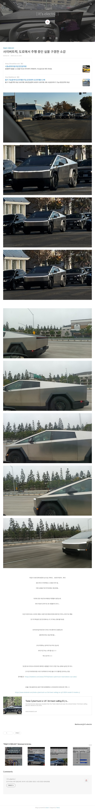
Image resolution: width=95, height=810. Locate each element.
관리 (57, 38)
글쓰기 (38, 38)
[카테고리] (4, 3)
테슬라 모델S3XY (8, 48)
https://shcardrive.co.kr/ (12, 63)
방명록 (44, 38)
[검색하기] (91, 3)
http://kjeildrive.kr (10, 77)
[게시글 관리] (11, 733)
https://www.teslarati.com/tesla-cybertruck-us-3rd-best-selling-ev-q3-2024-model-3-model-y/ (47, 692)
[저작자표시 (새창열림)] (22, 733)
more (90, 745)
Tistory (58, 807)
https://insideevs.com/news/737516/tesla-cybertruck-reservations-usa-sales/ (51, 677)
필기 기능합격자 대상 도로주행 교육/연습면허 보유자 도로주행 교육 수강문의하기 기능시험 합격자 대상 (37, 82)
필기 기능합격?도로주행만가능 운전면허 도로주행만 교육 (25, 80)
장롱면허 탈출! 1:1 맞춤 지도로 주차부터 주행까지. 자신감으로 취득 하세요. (28, 69)
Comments (8, 772)
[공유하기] (9, 733)
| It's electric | (47, 14)
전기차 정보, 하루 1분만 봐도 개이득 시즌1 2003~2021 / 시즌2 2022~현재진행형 (28, 781)
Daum (47, 807)
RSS (50, 38)
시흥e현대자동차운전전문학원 (16, 66)
